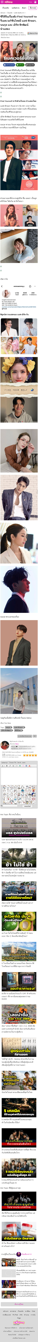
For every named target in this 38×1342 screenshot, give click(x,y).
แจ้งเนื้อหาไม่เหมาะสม (19, 1338)
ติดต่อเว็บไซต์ (12, 1334)
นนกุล (8, 727)
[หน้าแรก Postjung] (9, 2)
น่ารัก (16, 201)
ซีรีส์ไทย (18, 730)
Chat (33, 1311)
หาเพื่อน (27, 1311)
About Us (32, 1331)
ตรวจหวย (13, 1311)
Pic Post (15, 1315)
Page (19, 1318)
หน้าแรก (3, 13)
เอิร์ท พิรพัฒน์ (6, 730)
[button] (3, 766)
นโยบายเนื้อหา (7, 1331)
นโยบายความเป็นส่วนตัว (26, 1328)
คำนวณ (26, 1315)
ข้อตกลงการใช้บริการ (11, 1328)
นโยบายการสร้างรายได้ (20, 1331)
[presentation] (2, 766)
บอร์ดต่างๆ (15, 8)
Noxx (8, 37)
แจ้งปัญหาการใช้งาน (24, 1334)
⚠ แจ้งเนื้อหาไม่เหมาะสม (24, 736)
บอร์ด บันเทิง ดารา (19, 13)
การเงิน (33, 1315)
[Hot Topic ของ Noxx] (4, 749)
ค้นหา (24, 8)
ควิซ (21, 1315)
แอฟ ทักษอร (18, 727)
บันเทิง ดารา (26, 1254)
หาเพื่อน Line (7, 1315)
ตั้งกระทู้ (33, 8)
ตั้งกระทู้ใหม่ (19, 1304)
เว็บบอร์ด (5, 8)
